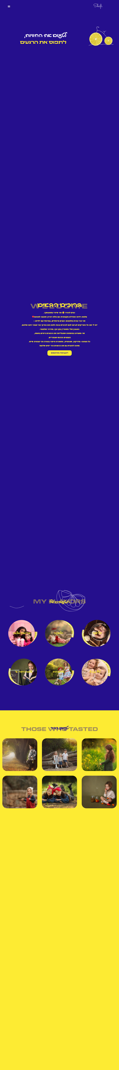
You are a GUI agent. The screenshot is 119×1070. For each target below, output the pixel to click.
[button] (9, 6)
